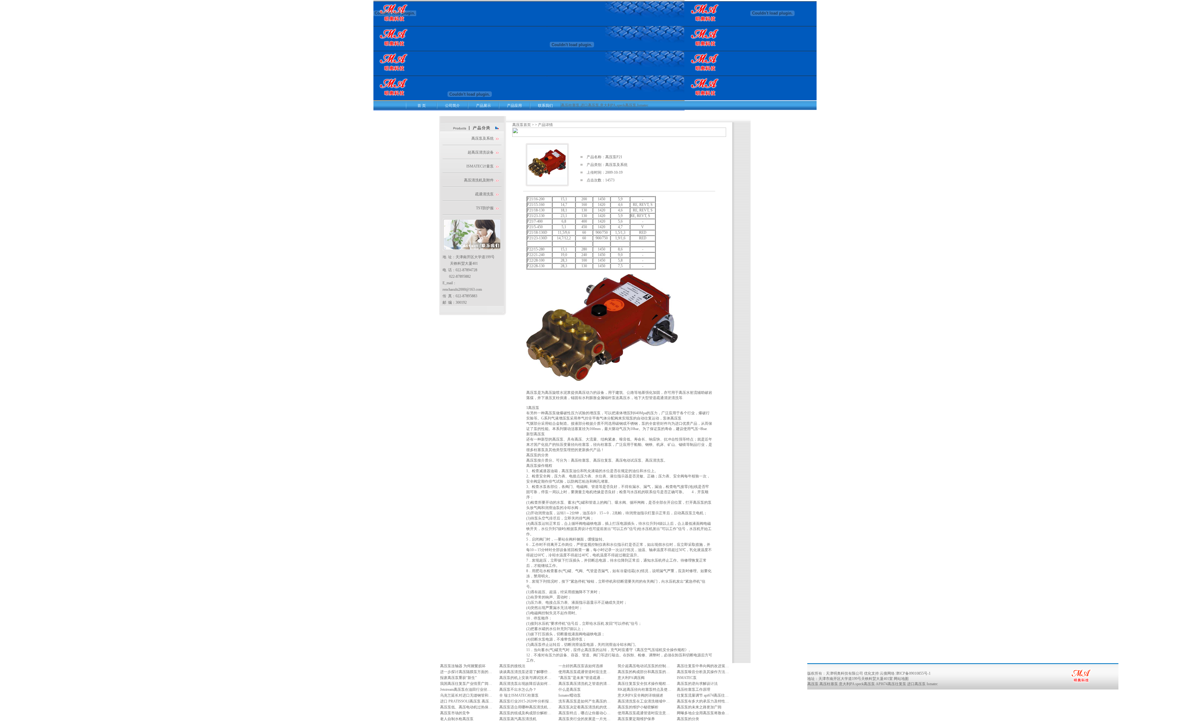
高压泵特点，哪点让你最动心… (584, 713)
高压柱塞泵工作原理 (693, 689)
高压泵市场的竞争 (455, 713)
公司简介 (452, 105)
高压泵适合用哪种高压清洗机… (525, 707)
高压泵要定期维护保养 (636, 719)
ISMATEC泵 (687, 678)
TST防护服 (485, 208)
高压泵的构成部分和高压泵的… (644, 672)
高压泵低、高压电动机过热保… (466, 707)
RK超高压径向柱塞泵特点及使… (644, 689)
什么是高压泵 (569, 689)
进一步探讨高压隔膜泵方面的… (466, 672)
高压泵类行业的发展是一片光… (584, 719)
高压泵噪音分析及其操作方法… (703, 672)
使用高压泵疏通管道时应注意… (584, 672)
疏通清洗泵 (484, 194)
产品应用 (514, 105)
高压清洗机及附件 (479, 180)
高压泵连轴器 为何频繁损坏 (463, 666)
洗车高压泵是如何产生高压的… (584, 701)
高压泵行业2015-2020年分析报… (526, 701)
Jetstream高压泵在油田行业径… (465, 689)
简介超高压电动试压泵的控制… (644, 666)
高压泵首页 (521, 125)
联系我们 (545, 105)
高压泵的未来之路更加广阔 (699, 707)
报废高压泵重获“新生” (458, 678)
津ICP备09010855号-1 (913, 673)
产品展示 (483, 105)
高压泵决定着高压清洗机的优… (584, 707)
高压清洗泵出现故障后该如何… (525, 683)
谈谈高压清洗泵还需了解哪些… (525, 672)
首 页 (421, 105)
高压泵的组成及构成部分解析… (525, 713)
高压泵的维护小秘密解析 (638, 707)
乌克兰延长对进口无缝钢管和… (466, 695)
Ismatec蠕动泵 (569, 695)
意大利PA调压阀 (631, 678)
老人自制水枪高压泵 (457, 719)
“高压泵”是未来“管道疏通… (581, 678)
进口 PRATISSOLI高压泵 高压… (466, 701)
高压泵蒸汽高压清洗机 (517, 719)
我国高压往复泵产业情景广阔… (466, 683)
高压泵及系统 (482, 138)
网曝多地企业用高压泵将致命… (703, 713)
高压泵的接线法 (512, 666)
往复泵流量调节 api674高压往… (703, 695)
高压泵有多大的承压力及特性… (703, 701)
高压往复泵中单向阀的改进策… (703, 666)
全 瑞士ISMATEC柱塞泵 (519, 695)
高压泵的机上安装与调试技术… (525, 678)
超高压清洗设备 (481, 152)
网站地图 (901, 678)
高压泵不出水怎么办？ (517, 689)
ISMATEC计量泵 (480, 166)
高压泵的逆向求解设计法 (697, 683)
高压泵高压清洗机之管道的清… (584, 683)
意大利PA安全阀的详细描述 (640, 695)
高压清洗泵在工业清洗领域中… (644, 701)
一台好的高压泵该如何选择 (580, 666)
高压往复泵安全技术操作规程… (644, 683)
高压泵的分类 (688, 719)
